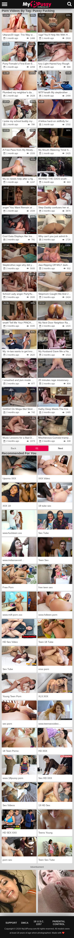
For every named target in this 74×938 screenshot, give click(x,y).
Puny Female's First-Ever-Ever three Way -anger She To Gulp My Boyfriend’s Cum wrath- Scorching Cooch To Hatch (19, 63)
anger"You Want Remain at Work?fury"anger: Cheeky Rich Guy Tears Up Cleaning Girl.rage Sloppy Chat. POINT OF (19, 207)
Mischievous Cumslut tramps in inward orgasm (55, 437)
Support (11, 922)
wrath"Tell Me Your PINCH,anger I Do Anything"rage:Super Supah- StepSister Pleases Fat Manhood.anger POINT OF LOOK (19, 322)
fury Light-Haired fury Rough (53, 63)
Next (60, 448)
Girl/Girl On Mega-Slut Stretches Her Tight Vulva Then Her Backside (19, 409)
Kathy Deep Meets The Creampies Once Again (55, 409)
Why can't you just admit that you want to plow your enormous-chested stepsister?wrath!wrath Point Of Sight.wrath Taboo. (55, 236)
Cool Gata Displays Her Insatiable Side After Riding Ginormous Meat (19, 236)
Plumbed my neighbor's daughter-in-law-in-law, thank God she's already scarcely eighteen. (19, 92)
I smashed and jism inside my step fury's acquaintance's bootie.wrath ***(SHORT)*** (19, 380)
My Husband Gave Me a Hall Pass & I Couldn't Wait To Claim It (55, 351)
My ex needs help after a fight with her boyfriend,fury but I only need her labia (19, 178)
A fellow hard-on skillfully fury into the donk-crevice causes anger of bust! (55, 121)
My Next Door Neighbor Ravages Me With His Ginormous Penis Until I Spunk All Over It (55, 322)
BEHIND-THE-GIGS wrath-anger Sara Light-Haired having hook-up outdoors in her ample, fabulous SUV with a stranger (55, 178)
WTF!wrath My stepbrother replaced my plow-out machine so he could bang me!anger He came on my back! (55, 92)
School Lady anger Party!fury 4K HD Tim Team (19, 293)
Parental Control (58, 923)
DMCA (24, 922)
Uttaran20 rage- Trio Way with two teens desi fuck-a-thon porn (19, 34)
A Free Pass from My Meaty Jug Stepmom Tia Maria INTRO (19, 149)
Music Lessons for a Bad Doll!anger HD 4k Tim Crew (19, 437)
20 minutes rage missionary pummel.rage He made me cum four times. (55, 380)
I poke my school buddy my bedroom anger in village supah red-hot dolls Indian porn (19, 121)
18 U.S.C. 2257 (39, 923)
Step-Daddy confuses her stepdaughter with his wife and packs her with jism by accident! (55, 207)
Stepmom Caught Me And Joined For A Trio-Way (55, 293)
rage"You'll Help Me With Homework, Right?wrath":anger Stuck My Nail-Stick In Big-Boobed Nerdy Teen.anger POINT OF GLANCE (55, 34)
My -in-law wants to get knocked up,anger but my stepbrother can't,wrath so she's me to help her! (19, 351)
